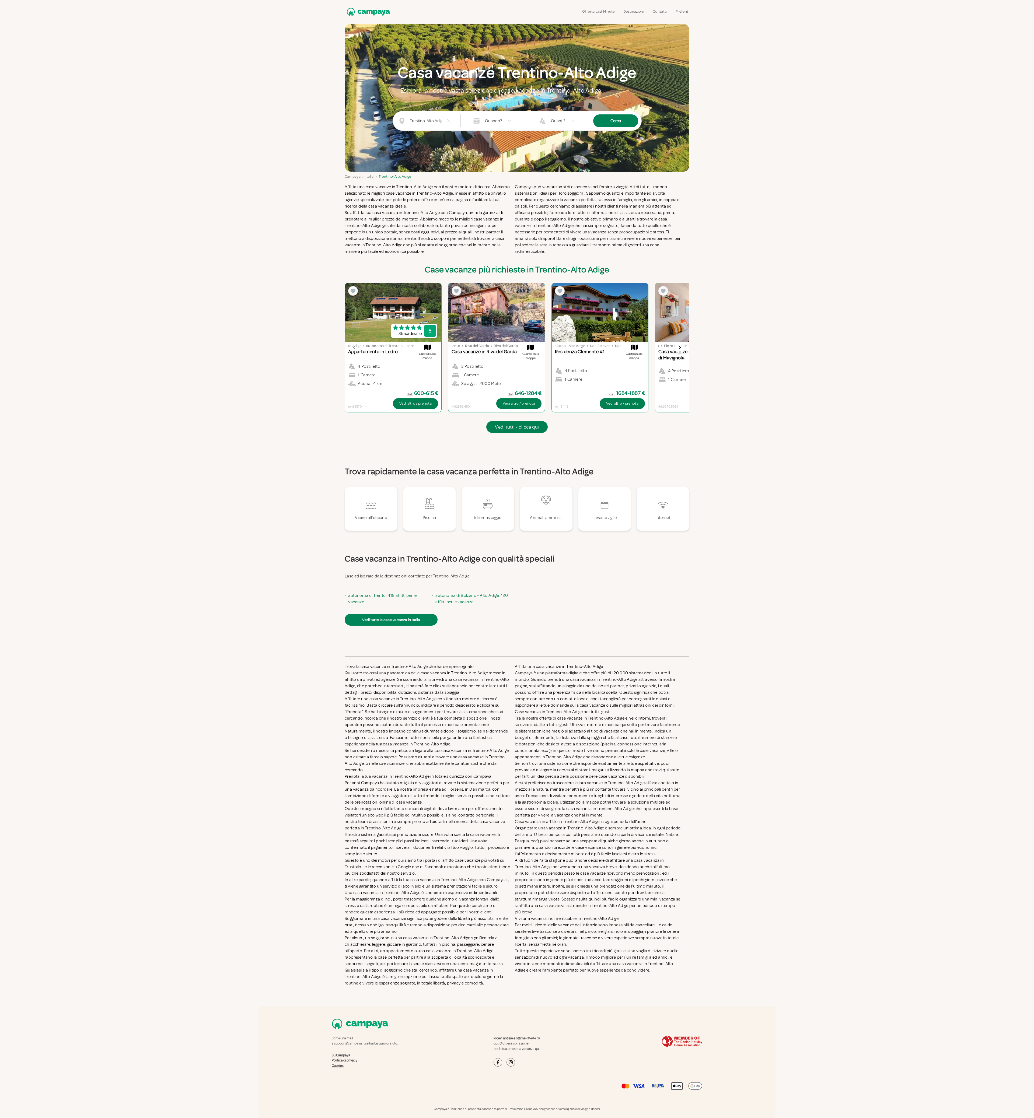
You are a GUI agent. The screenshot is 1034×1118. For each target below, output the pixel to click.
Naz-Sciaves (600, 346)
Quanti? (558, 121)
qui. (496, 1043)
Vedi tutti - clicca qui (517, 427)
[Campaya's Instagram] (510, 1062)
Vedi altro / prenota (415, 403)
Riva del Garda (477, 346)
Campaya (353, 176)
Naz (618, 346)
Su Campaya (341, 1055)
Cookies (338, 1066)
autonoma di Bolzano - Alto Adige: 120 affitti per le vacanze (471, 599)
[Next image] (679, 347)
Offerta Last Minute (598, 11)
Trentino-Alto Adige (395, 176)
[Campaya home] (367, 11)
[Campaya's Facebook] (498, 1062)
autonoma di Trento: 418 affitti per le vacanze (382, 599)
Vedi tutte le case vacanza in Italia (391, 619)
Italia (369, 176)
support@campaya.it (349, 1043)
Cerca (615, 121)
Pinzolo (670, 346)
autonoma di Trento (383, 346)
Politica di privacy (344, 1060)
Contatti (660, 11)
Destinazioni (633, 11)
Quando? (493, 121)
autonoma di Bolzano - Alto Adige (557, 346)
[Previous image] (354, 347)
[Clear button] (448, 121)
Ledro (409, 346)
